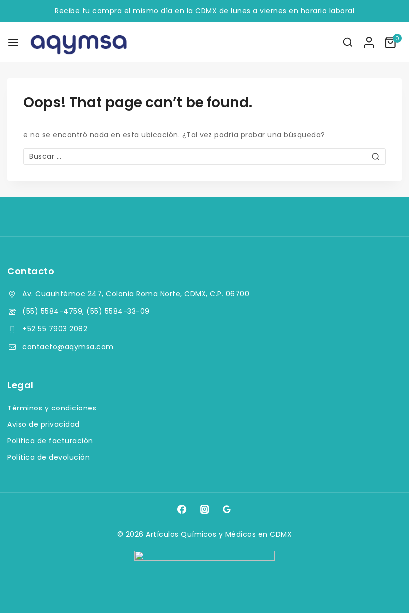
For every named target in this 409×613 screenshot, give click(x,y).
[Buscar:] (204, 156)
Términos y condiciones (51, 408)
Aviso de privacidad (43, 424)
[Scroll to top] (382, 591)
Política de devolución (48, 457)
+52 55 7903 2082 (54, 329)
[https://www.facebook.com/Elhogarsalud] (182, 509)
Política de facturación (50, 441)
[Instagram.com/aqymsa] (204, 509)
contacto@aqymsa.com (68, 347)
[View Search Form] (347, 42)
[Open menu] (13, 42)
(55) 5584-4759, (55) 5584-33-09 (86, 311)
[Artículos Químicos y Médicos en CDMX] (79, 42)
